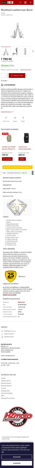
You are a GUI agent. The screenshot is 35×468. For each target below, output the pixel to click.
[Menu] (31, 2)
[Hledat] (20, 2)
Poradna (3, 388)
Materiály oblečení (6, 386)
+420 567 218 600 (9, 334)
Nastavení (16, 457)
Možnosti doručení (25, 70)
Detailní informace (6, 112)
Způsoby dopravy (6, 383)
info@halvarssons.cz (10, 331)
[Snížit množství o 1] (8, 77)
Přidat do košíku (18, 75)
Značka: (7, 15)
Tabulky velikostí (6, 381)
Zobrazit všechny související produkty (17, 167)
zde (2, 452)
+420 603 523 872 (9, 337)
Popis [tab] (4, 173)
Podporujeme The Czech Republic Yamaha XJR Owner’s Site (15, 438)
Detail (22, 159)
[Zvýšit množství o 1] (8, 74)
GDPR (2, 396)
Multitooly (21, 302)
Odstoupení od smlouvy (8, 398)
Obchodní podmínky (7, 393)
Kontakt (3, 378)
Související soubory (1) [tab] (13, 173)
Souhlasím (17, 463)
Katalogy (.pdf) (5, 391)
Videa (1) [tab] (24, 173)
